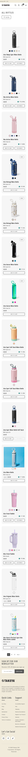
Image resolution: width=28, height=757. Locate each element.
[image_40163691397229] (14, 124)
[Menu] (26, 5)
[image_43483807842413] (14, 414)
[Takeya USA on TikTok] (13, 738)
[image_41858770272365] (14, 457)
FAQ (16, 706)
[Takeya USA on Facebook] (8, 738)
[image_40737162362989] (14, 538)
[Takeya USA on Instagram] (3, 738)
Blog (3, 709)
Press (3, 706)
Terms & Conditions (6, 719)
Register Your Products (20, 714)
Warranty (17, 717)
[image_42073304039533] (14, 39)
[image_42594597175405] (14, 332)
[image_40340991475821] (14, 498)
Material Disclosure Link (20, 726)
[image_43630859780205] (14, 581)
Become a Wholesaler (20, 724)
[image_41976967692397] (14, 622)
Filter (7, 17)
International (4, 711)
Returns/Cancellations (20, 711)
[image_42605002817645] (14, 373)
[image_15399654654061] (14, 82)
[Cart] (22, 5)
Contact (3, 714)
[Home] (8, 684)
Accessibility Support (20, 703)
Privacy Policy (5, 717)
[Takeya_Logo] (6, 5)
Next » (18, 654)
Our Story (4, 703)
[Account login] (19, 5)
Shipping (17, 709)
